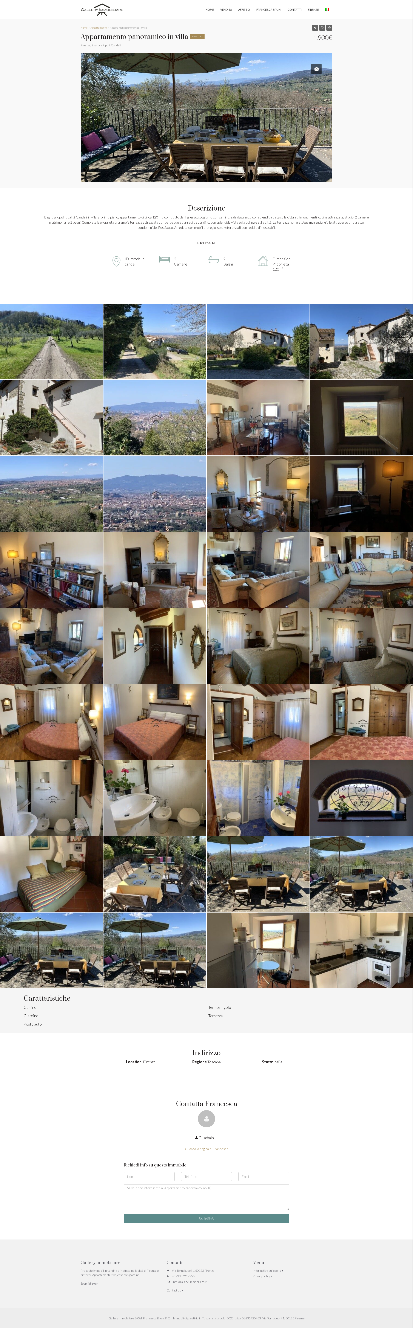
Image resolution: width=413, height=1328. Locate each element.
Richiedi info (206, 1218)
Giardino (31, 1015)
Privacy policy (262, 1276)
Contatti (295, 10)
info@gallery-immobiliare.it (190, 1282)
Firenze (313, 10)
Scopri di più (89, 1283)
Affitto (244, 10)
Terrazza (215, 1015)
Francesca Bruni (268, 10)
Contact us (174, 1290)
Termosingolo (219, 1007)
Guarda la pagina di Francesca (206, 1149)
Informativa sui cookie (267, 1270)
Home (210, 10)
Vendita (226, 10)
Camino (30, 1007)
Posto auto (33, 1024)
